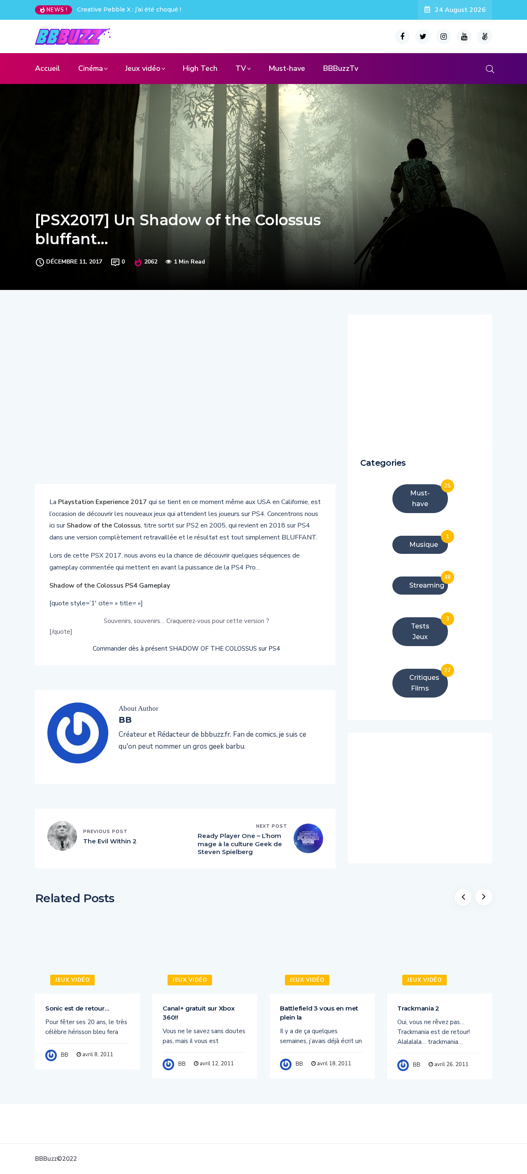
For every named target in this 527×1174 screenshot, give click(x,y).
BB (64, 1055)
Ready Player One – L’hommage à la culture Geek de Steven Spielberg (240, 844)
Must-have (286, 68)
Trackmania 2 (418, 1008)
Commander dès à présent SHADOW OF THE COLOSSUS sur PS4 (186, 648)
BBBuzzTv (340, 68)
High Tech (200, 68)
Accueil (47, 68)
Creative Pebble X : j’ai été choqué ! (129, 9)
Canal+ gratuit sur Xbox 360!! (199, 1012)
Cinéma (90, 68)
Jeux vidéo (143, 68)
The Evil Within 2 (110, 841)
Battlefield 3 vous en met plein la (319, 1012)
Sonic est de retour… (77, 1008)
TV (241, 68)
